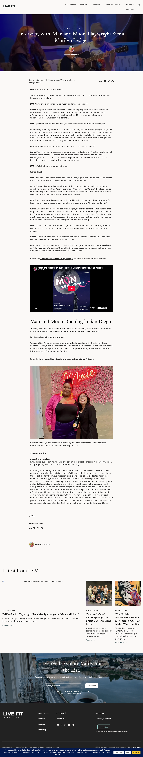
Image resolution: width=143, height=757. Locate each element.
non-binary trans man (50, 135)
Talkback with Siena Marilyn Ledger (56, 258)
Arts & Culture (71, 28)
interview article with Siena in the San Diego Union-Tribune (66, 359)
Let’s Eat (96, 5)
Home (31, 80)
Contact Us (129, 9)
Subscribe (92, 686)
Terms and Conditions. (74, 693)
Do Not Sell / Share (37, 747)
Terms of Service (21, 747)
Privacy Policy (123, 731)
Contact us (60, 719)
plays (32, 515)
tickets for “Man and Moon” (52, 337)
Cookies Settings (52, 747)
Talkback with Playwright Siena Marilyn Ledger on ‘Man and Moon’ (40, 614)
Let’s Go (83, 5)
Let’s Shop (128, 5)
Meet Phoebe (70, 5)
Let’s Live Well (112, 5)
